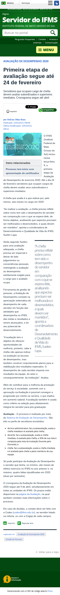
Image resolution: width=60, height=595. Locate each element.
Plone (50, 591)
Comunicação (51, 42)
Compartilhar (40, 110)
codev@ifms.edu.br (24, 512)
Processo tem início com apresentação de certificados (22, 171)
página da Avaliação (29, 494)
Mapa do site (46, 9)
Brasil (10, 3)
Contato (42, 39)
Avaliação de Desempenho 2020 (31, 534)
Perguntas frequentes (25, 39)
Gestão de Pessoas (14, 539)
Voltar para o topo (49, 552)
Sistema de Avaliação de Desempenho (27, 417)
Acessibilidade (15, 9)
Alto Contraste (30, 9)
